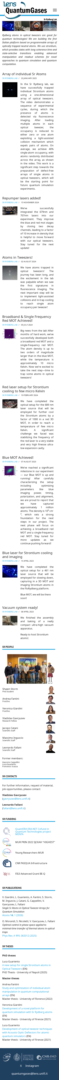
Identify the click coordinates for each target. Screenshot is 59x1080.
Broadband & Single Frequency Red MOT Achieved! (26, 318)
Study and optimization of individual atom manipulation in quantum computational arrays (26, 991)
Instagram (32, 1066)
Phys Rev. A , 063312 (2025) (19, 935)
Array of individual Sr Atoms (24, 74)
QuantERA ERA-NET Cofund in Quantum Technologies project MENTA (33, 831)
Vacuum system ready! (20, 607)
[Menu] (55, 10)
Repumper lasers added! (21, 198)
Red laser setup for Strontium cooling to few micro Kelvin (25, 389)
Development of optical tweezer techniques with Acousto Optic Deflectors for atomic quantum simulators (27, 1032)
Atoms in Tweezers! (17, 257)
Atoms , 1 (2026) (12, 915)
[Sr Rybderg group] (28, 669)
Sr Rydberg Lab (9, 78)
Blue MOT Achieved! (17, 457)
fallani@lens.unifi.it (14, 808)
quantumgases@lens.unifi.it (29, 1073)
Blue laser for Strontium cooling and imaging (27, 554)
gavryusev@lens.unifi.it (16, 798)
